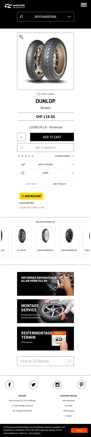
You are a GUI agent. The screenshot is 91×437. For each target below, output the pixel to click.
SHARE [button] (45, 173)
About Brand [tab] (31, 184)
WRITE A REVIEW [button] (45, 164)
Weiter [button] (79, 430)
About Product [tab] (59, 184)
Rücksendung (68, 411)
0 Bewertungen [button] (62, 156)
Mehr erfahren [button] (35, 433)
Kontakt (69, 416)
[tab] (45, 156)
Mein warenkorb (69, 400)
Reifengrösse (45, 17)
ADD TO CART (52, 137)
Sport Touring (48, 94)
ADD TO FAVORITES (45, 147)
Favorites (68, 406)
